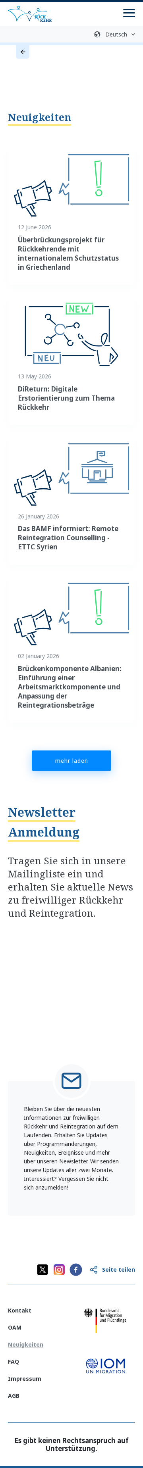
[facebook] (76, 1269)
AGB (13, 1395)
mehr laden (71, 760)
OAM (14, 1327)
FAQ (13, 1361)
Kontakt (19, 1310)
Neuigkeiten (39, 117)
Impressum (24, 1378)
